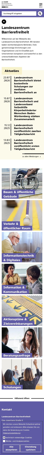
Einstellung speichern (30, 448)
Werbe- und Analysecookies (17, 441)
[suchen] (40, 13)
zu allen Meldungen (30, 156)
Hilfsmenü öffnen (22, 398)
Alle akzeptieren (11, 448)
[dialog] (22, 437)
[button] (40, 4)
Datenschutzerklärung (12, 433)
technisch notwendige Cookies (19, 437)
